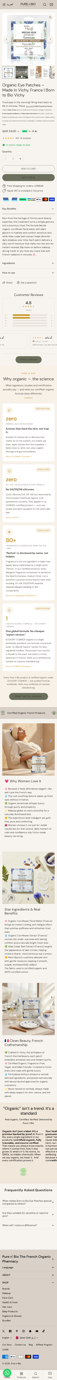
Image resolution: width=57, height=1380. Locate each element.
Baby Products (10, 1311)
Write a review (28, 359)
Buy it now (28, 177)
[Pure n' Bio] (28, 4)
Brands (6, 1288)
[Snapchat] (30, 1331)
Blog (31, 1344)
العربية (10, 4)
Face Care (7, 1297)
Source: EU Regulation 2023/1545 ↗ (21, 595)
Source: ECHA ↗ (13, 517)
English (5, 1337)
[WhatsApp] (7, 1373)
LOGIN (5, 1349)
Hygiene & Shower (12, 1316)
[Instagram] (23, 1331)
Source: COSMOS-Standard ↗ (19, 666)
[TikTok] (43, 1331)
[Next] (50, 39)
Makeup (6, 1293)
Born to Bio (29, 106)
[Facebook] (10, 1331)
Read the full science (28, 696)
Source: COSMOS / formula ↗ (19, 456)
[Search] (44, 4)
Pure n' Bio (16, 1363)
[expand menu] (4, 4)
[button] (51, 4)
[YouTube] (37, 1331)
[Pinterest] (17, 1331)
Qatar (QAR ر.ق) (27, 1337)
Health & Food (9, 1302)
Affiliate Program (44, 1344)
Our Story (7, 1344)
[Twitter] (3, 1331)
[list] (28, 39)
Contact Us (20, 1344)
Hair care (7, 1306)
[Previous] (7, 39)
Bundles (6, 1320)
